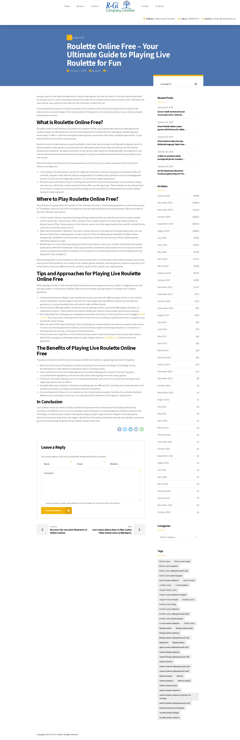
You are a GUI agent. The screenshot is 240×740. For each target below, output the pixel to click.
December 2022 (165, 371)
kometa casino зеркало (169, 609)
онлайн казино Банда (169, 712)
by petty (96, 70)
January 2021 (164, 498)
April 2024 (162, 259)
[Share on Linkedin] (130, 429)
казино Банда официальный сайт (174, 657)
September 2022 (165, 392)
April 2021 (162, 477)
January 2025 (164, 195)
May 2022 (162, 413)
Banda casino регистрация (170, 575)
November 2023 (165, 294)
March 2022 (163, 427)
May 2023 (162, 336)
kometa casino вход (167, 604)
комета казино (184, 680)
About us (80, 6)
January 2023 (164, 364)
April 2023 (162, 343)
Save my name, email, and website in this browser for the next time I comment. (83, 503)
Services (94, 6)
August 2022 (163, 399)
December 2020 (165, 505)
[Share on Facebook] (119, 429)
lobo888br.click (111, 337)
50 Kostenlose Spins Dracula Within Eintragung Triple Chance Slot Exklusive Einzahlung (172, 144)
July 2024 (162, 237)
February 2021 (164, 491)
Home (67, 6)
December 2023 (165, 287)
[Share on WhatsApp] (141, 429)
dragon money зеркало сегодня (172, 594)
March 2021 (163, 483)
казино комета (165, 661)
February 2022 (164, 434)
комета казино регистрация (171, 708)
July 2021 (162, 469)
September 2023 (165, 308)
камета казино (165, 676)
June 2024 (162, 244)
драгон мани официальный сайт (174, 647)
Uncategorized (76, 37)
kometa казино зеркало (169, 623)
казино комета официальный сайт (174, 666)
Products (159, 6)
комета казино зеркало (169, 690)
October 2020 (164, 512)
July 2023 (162, 322)
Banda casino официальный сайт (173, 570)
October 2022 (164, 385)
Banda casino (164, 561)
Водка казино (179, 642)
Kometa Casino (188, 599)
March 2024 (163, 266)
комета (180, 676)
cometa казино (181, 585)
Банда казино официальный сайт (174, 637)
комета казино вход (168, 685)
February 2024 (164, 273)
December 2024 (165, 202)
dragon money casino (168, 590)
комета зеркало (166, 680)
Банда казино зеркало (169, 633)
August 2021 (163, 462)
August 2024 (163, 230)
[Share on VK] (136, 429)
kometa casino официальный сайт (174, 614)
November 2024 (165, 209)
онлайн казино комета (169, 717)
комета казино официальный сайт (174, 703)
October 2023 (164, 301)
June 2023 (162, 329)
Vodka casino (189, 623)
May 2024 (162, 252)
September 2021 (165, 455)
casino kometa (189, 580)
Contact (145, 6)
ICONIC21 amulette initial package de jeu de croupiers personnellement (170, 159)
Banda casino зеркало (168, 566)
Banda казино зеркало (169, 580)
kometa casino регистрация (171, 618)
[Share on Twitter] (125, 429)
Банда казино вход (184, 628)
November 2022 (165, 378)
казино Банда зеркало (169, 652)
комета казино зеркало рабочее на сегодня (175, 697)
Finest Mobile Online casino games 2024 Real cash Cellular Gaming (171, 129)
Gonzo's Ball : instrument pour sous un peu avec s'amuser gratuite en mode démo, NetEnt (172, 114)
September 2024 (165, 223)
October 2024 (164, 216)
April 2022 (162, 420)
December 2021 (165, 441)
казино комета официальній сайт (174, 671)
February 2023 (164, 357)
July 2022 (162, 406)
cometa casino (165, 585)
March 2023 (163, 350)
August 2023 (163, 315)
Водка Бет (163, 642)
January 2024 (164, 280)
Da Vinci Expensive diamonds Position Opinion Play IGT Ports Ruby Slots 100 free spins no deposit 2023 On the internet (172, 175)
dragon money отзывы (168, 599)
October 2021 (164, 448)
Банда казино (165, 628)
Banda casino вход (182, 561)
